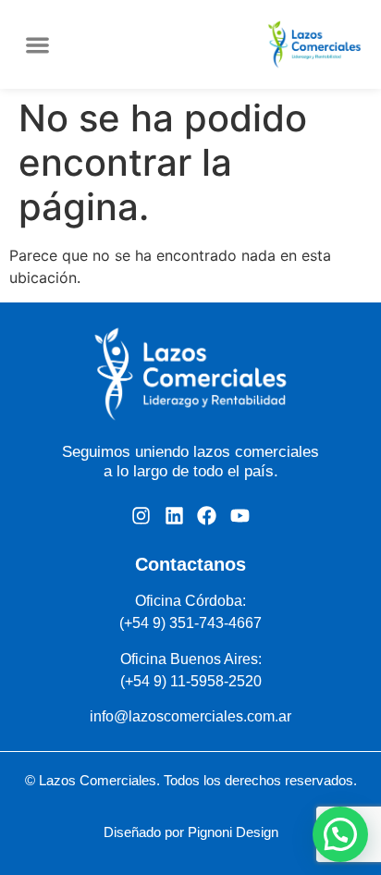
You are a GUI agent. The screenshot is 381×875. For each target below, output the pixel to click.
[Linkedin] (174, 515)
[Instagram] (141, 515)
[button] (37, 45)
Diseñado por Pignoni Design (191, 832)
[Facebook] (206, 515)
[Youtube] (239, 515)
